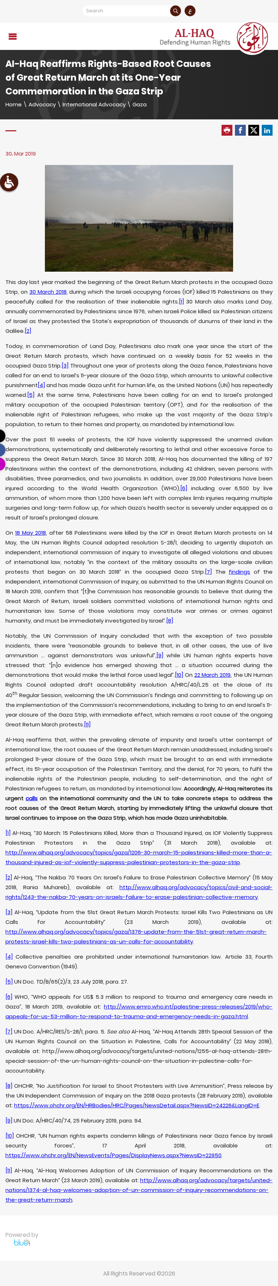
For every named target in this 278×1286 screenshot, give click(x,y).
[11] (87, 724)
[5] (30, 395)
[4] (41, 385)
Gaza (139, 104)
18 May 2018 (30, 532)
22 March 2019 (212, 675)
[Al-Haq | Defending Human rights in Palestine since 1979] (215, 37)
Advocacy (42, 104)
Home (13, 104)
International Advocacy (94, 104)
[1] (181, 301)
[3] (65, 365)
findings (239, 572)
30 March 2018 (48, 292)
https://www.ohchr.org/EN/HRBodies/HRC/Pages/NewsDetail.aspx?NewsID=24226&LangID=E (136, 1105)
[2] (28, 331)
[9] (159, 655)
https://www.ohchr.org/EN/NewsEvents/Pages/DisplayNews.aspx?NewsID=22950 (113, 1155)
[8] (169, 620)
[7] (208, 572)
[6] (183, 488)
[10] (179, 675)
